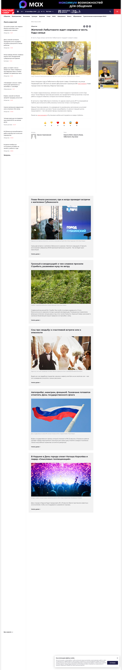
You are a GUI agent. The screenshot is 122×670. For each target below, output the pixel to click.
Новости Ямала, (78, 135)
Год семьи (75, 137)
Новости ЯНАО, (68, 135)
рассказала (82, 83)
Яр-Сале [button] (48, 11)
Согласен (113, 663)
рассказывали (42, 115)
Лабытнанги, (68, 137)
